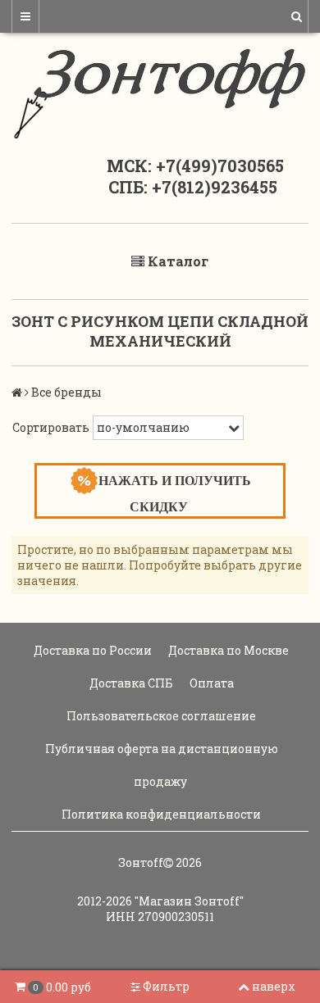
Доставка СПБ (130, 683)
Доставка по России (91, 650)
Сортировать (50, 427)
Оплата (210, 683)
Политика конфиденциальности (160, 814)
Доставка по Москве (227, 650)
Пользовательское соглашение (160, 716)
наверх (273, 986)
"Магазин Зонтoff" (189, 901)
